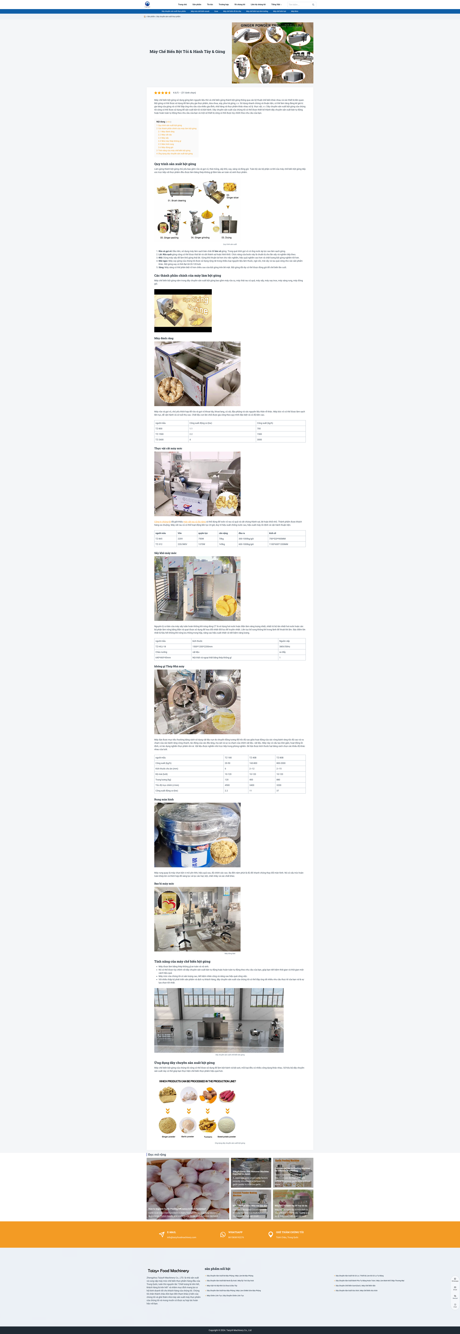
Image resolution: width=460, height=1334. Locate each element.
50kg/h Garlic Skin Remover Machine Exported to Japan (251, 1172)
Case (216, 11)
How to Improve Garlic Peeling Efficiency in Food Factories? (177, 1209)
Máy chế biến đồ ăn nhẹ (232, 11)
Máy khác (294, 11)
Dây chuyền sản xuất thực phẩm (174, 11)
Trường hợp (224, 4)
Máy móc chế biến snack (200, 11)
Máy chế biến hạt (279, 11)
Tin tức (210, 4)
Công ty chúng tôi (162, 521)
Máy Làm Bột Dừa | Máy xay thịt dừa (250, 1205)
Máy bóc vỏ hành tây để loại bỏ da (291, 1205)
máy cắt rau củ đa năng (194, 521)
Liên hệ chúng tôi (258, 4)
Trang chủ (182, 4)
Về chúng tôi (239, 4)
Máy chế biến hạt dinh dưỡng (257, 11)
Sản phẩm (197, 4)
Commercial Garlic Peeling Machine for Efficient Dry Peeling (292, 1169)
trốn (168, 122)
